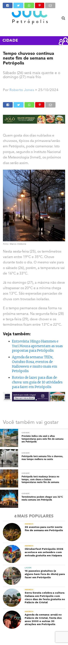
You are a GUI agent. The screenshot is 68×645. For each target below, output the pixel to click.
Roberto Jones (21, 90)
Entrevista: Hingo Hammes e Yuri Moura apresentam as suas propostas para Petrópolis (37, 346)
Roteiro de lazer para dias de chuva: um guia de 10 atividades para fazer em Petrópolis (37, 382)
